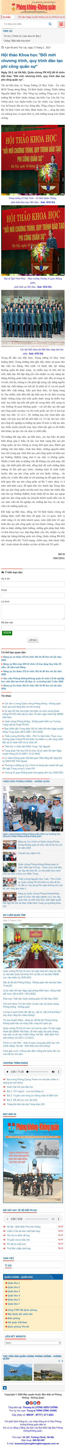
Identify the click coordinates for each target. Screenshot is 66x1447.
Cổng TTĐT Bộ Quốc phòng (22, 1310)
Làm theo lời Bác (31, 36)
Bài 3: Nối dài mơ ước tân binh (22, 1100)
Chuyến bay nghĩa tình (29, 853)
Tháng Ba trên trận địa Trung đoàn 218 (26, 1104)
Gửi (35, 640)
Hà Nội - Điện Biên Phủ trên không (23, 1226)
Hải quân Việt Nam (17, 1322)
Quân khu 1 (14, 1283)
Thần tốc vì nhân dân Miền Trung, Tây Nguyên (27, 746)
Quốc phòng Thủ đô (18, 1326)
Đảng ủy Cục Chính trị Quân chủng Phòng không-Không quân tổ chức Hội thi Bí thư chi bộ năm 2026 (40, 844)
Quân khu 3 (14, 1291)
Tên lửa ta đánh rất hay (18, 1235)
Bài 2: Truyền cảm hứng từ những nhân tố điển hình (32, 1095)
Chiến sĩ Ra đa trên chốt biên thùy (23, 1231)
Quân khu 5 (14, 1299)
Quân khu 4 (14, 1295)
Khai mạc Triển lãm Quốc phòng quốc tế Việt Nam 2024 (30, 998)
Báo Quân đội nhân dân (20, 1314)
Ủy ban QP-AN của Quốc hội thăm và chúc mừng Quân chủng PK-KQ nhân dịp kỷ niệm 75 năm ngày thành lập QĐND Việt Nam (32, 714)
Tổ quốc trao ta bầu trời (18, 1240)
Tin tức (7, 36)
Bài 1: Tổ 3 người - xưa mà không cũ (25, 1091)
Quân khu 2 (14, 1287)
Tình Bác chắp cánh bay (19, 1248)
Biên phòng (14, 1318)
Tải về (60, 1226)
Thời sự (7, 31)
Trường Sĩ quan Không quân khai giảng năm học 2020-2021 (34, 772)
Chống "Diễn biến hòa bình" (17, 41)
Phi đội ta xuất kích (16, 1244)
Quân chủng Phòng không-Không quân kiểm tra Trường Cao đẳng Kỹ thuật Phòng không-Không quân (31, 835)
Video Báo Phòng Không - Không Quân (26, 781)
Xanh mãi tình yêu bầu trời (20, 1087)
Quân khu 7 (14, 1304)
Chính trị (17, 36)
